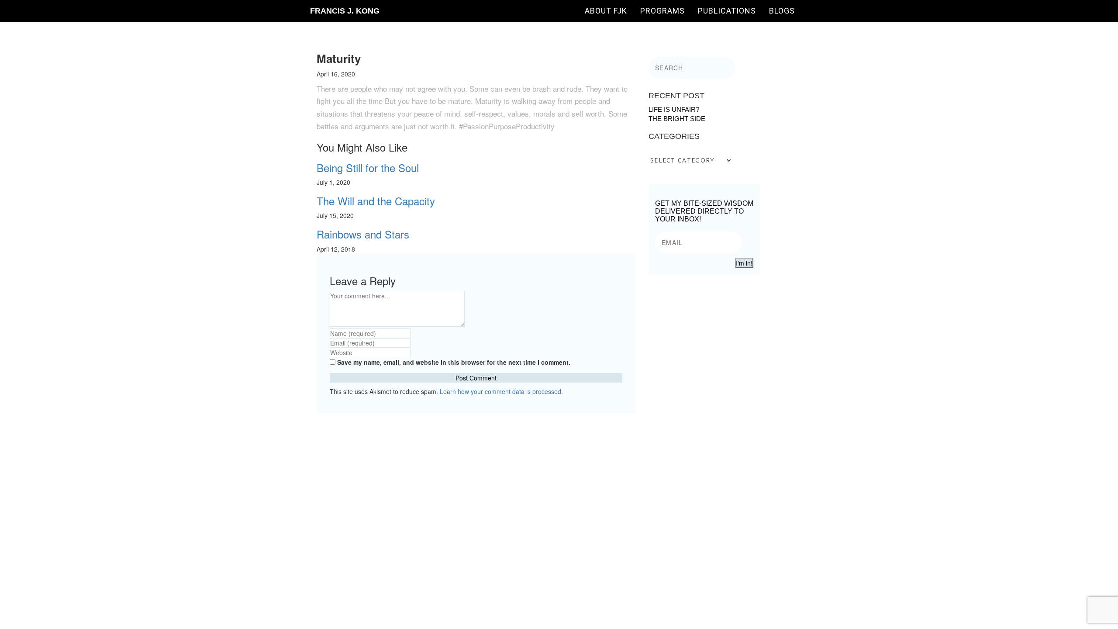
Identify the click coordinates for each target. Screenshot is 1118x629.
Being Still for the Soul (368, 167)
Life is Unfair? (674, 109)
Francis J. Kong (345, 11)
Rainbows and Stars (363, 234)
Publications (727, 10)
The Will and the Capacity (376, 200)
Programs (662, 10)
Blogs (782, 10)
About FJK (606, 10)
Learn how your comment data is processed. (501, 391)
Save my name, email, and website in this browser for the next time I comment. (453, 362)
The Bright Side (677, 118)
